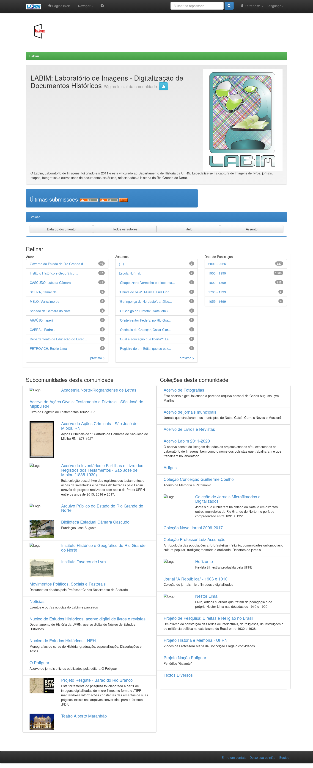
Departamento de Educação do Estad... (58, 339)
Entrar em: (252, 5)
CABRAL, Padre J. (43, 329)
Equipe (284, 757)
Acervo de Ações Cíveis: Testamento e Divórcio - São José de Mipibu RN (86, 403)
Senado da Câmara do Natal (50, 310)
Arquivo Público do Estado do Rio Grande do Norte (102, 508)
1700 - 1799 (217, 292)
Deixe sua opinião (262, 757)
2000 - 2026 (217, 263)
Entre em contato (234, 757)
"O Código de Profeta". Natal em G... (145, 310)
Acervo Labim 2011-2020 (187, 441)
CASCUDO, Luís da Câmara (50, 282)
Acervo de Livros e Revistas (189, 429)
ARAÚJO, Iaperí (41, 320)
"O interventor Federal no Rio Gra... (145, 320)
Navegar (84, 5)
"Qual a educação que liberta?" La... (145, 339)
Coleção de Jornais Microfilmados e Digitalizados (228, 498)
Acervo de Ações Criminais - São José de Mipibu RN (99, 425)
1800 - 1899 (217, 282)
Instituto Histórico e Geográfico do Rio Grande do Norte (103, 547)
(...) (121, 263)
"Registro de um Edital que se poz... (145, 348)
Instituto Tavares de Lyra (83, 561)
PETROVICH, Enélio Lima (48, 348)
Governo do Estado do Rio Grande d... (58, 263)
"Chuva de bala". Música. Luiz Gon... (145, 292)
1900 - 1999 (217, 273)
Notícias (37, 601)
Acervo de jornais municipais (190, 412)
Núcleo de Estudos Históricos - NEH (63, 640)
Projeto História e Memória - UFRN (196, 640)
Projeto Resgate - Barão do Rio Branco (97, 680)
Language (274, 5)
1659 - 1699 (217, 301)
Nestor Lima (206, 596)
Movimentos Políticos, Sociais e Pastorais (68, 584)
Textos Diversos (178, 675)
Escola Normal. (130, 273)
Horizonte (204, 561)
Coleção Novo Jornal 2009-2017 (193, 527)
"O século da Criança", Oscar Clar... (145, 329)
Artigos (170, 467)
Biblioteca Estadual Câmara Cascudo (95, 522)
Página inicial (61, 5)
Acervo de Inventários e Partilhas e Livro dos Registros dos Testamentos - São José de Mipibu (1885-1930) (102, 469)
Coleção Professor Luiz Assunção (194, 539)
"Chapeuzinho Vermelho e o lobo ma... (147, 282)
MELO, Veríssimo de (44, 301)
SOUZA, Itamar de (43, 292)
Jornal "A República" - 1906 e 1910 (196, 579)
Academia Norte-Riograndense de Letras (98, 390)
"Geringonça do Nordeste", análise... (145, 301)
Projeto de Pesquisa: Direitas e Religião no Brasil (208, 618)
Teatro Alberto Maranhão (84, 716)
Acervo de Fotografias (184, 390)
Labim (34, 56)
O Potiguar (39, 662)
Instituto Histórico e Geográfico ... (54, 273)
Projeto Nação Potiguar (185, 657)
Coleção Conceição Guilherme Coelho (199, 479)
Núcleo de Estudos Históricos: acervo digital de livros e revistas (88, 619)
